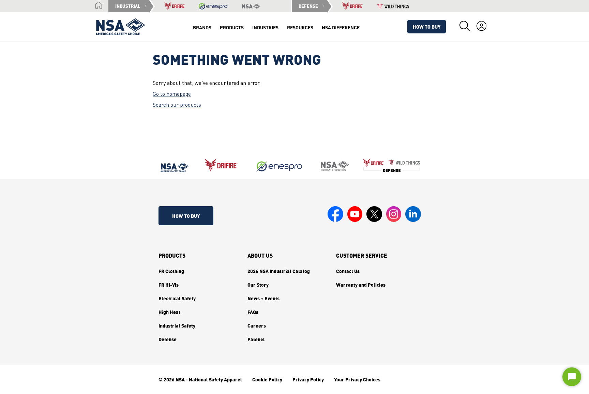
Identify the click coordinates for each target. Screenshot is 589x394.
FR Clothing (171, 271)
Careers (256, 325)
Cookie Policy (267, 379)
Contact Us (348, 271)
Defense (167, 339)
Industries (265, 27)
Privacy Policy (308, 379)
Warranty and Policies (361, 285)
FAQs (252, 312)
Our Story (258, 285)
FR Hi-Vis (168, 285)
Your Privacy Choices (357, 379)
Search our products (177, 105)
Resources (300, 27)
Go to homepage (172, 94)
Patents (256, 339)
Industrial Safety (176, 325)
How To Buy (426, 26)
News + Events (263, 298)
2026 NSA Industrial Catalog (278, 271)
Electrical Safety (177, 298)
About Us (260, 256)
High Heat (169, 312)
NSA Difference (341, 27)
